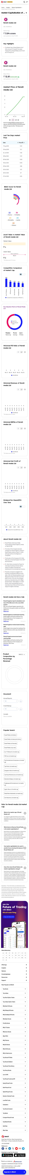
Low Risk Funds (6, 1100)
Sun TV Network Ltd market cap (11, 752)
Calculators (5, 1104)
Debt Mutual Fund (7, 1087)
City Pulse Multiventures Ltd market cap (13, 774)
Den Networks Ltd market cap (11, 797)
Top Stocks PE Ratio (7, 1057)
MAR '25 (21, 654)
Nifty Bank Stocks (7, 1019)
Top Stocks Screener (8, 1109)
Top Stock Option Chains (8, 997)
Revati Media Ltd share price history (12, 739)
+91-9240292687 (5, 1143)
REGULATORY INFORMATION (8, 1167)
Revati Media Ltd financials (10, 743)
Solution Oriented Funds (8, 1096)
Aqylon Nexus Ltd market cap (11, 789)
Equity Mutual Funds (7, 1083)
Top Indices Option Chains (9, 1001)
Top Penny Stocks (7, 1070)
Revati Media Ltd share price (15, 122)
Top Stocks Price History (8, 1066)
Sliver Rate (5, 1130)
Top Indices (5, 993)
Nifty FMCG (5, 1036)
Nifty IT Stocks (6, 1027)
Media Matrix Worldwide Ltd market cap (13, 793)
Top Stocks (5, 989)
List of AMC (5, 1074)
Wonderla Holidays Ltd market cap (12, 779)
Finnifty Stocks (6, 1023)
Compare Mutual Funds (8, 1117)
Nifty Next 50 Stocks (7, 1006)
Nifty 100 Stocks (6, 1049)
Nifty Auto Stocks (7, 1031)
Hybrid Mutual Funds (8, 1091)
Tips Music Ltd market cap (10, 766)
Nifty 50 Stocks (6, 1044)
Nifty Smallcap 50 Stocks (8, 1014)
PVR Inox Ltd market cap (10, 756)
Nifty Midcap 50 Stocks (8, 1010)
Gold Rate (5, 1126)
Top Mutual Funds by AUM (9, 1079)
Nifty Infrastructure (7, 1053)
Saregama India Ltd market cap (11, 770)
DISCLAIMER (17, 1166)
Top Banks (5, 1113)
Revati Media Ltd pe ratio (10, 747)
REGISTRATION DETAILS (7, 1166)
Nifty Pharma (6, 1040)
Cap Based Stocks (7, 1121)
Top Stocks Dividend (7, 1061)
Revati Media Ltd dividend (10, 735)
